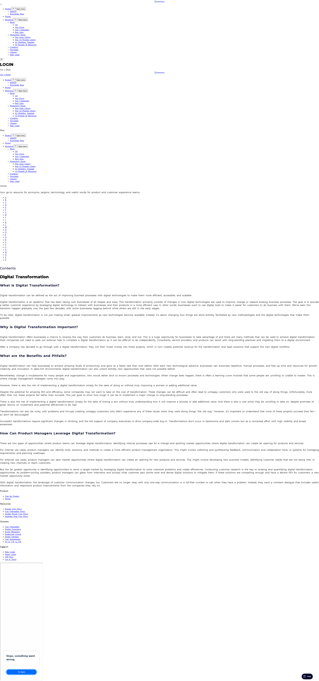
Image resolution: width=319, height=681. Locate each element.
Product (8, 9)
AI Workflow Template (24, 42)
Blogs (12, 22)
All (16, 25)
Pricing (8, 16)
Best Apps (19, 32)
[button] (5, 70)
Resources (9, 20)
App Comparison (22, 30)
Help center (15, 55)
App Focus (19, 27)
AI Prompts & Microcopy (26, 45)
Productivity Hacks (18, 35)
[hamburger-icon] (1, 4)
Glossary (13, 52)
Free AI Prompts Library (25, 40)
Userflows (14, 47)
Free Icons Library (23, 37)
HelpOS (13, 11)
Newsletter (14, 50)
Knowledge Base (17, 14)
